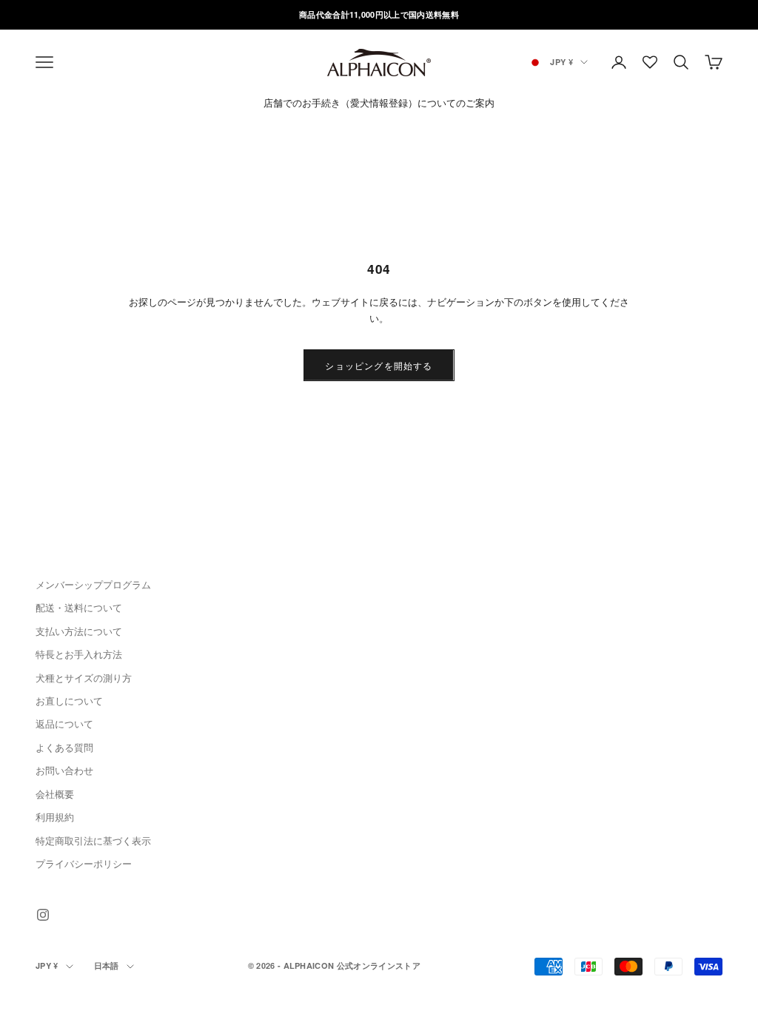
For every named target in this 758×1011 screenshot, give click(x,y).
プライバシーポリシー (84, 863)
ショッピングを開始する (378, 365)
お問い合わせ (64, 770)
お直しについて (69, 700)
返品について (64, 723)
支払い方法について (79, 631)
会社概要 (55, 794)
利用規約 (55, 817)
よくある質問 (64, 747)
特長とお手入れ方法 (79, 654)
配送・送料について (79, 607)
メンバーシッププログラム (93, 584)
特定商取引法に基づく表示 (93, 840)
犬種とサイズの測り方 (84, 678)
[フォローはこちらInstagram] (43, 914)
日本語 (106, 965)
